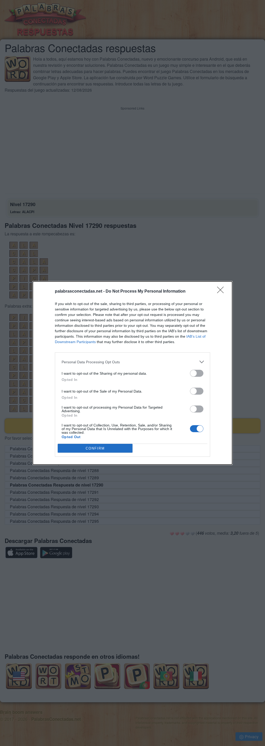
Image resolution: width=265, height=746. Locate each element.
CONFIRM (95, 448)
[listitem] (132, 362)
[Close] (222, 291)
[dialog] (132, 373)
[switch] (196, 373)
